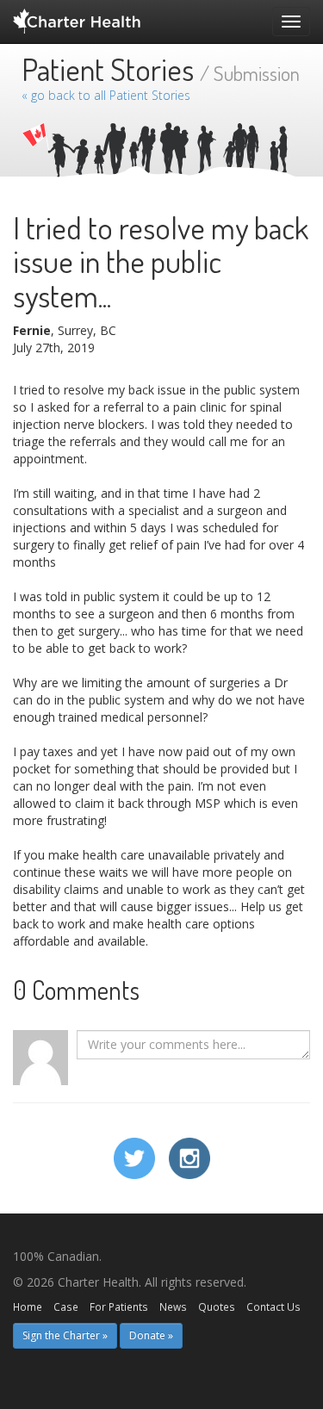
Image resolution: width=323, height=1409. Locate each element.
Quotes (216, 1306)
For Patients (119, 1306)
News (173, 1306)
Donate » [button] (151, 1335)
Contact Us (273, 1306)
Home (27, 1306)
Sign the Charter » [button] (65, 1335)
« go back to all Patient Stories (106, 95)
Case (65, 1306)
